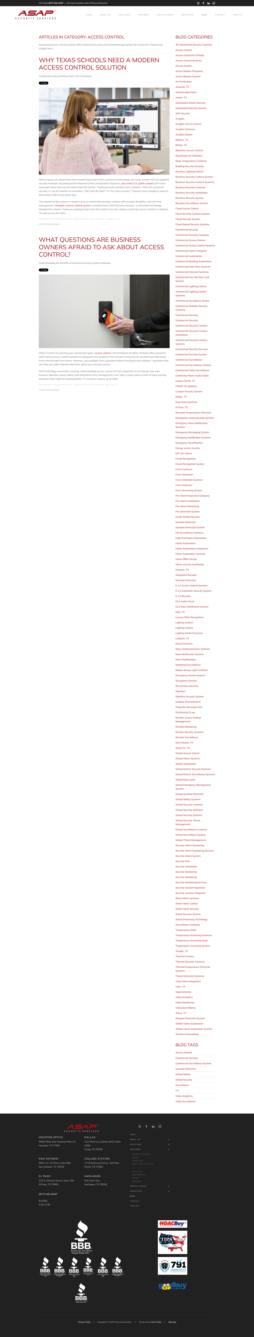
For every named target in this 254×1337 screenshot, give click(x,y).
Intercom (137, 1161)
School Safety (183, 1074)
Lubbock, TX (113, 219)
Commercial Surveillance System (193, 1063)
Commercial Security (187, 1057)
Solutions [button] (124, 15)
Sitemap (172, 1322)
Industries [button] (187, 15)
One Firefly (156, 1322)
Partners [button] (143, 15)
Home (89, 15)
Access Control (95, 219)
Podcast (238, 15)
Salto (135, 1178)
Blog (204, 15)
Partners (135, 1149)
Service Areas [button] (165, 15)
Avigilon (137, 1172)
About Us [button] (105, 15)
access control (102, 352)
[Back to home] (35, 15)
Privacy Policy (84, 1322)
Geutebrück (139, 1175)
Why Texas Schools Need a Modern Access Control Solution (99, 63)
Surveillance (182, 1085)
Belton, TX (112, 385)
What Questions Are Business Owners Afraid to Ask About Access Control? (101, 247)
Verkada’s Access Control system (73, 205)
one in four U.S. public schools (137, 183)
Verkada (137, 1181)
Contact (220, 15)
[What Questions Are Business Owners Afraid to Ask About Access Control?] (104, 311)
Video (135, 1157)
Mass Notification (142, 1164)
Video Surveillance (186, 1101)
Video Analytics (184, 1095)
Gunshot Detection (186, 1068)
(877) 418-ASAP (56, 3)
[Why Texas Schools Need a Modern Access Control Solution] (104, 130)
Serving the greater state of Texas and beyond (86, 3)
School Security (184, 1079)
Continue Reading (49, 224)
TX (177, 1090)
